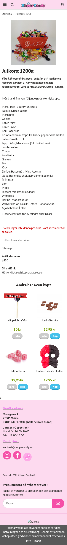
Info (17, 336)
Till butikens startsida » (16, 240)
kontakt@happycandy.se (18, 447)
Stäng (37, 540)
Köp (55, 336)
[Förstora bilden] (33, 42)
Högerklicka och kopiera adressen (22, 272)
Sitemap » (8, 248)
